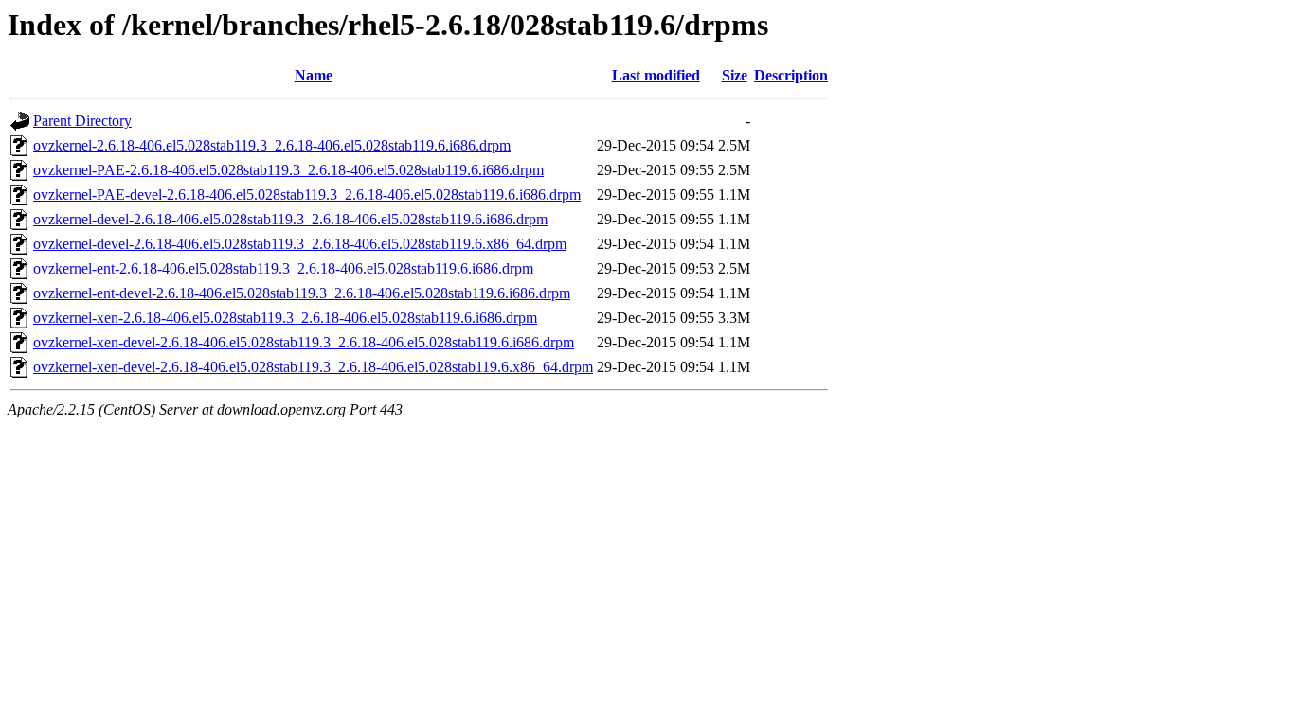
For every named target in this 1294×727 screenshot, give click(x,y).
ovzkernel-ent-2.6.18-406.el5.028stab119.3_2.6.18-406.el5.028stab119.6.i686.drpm (283, 268)
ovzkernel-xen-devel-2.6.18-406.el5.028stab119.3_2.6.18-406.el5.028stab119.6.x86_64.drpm (313, 367)
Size (734, 75)
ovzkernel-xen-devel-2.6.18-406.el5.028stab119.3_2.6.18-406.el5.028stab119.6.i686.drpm (303, 342)
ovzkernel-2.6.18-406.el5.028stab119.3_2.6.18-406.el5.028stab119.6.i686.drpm (272, 145)
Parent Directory (82, 121)
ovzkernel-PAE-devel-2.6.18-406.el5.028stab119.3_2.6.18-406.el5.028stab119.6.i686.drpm (307, 194)
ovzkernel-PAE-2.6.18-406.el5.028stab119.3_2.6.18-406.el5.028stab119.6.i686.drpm (288, 170)
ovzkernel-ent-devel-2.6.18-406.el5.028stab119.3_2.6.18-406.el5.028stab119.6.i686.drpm (301, 293)
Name (313, 75)
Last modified (656, 75)
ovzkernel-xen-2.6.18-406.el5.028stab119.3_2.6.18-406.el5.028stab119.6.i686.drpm (285, 318)
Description (791, 75)
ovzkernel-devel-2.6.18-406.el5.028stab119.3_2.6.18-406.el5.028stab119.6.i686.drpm (290, 219)
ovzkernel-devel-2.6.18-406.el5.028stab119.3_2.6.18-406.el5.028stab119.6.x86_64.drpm (299, 244)
